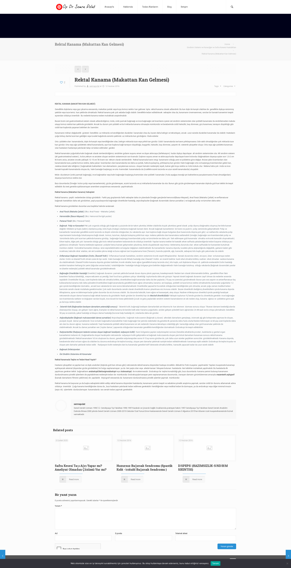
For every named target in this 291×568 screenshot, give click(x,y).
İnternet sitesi (181, 533)
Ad (56, 533)
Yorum (58, 506)
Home (227, 44)
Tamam (215, 563)
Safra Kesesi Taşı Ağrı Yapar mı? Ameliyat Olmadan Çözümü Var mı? (81, 467)
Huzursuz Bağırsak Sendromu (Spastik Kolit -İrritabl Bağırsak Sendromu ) (144, 467)
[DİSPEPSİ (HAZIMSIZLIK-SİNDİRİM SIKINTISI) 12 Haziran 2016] (8, 556)
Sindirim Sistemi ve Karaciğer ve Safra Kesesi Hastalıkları (211, 47)
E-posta (118, 533)
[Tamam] (287, 563)
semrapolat (94, 86)
